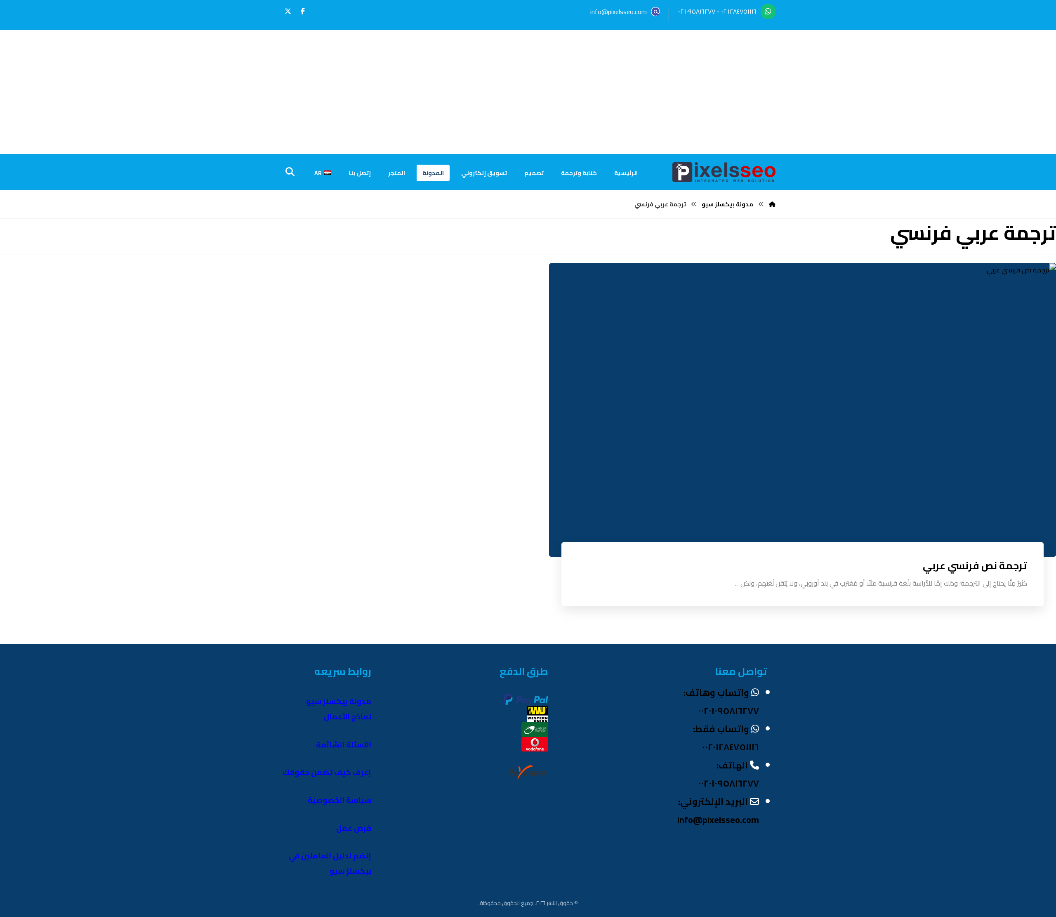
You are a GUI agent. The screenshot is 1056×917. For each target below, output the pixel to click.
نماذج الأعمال (347, 716)
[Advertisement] (528, 92)
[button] (302, 11)
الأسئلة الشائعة (343, 744)
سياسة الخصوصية (339, 800)
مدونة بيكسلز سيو (338, 701)
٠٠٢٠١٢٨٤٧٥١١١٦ (739, 11)
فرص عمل (353, 828)
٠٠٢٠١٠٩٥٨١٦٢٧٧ (696, 11)
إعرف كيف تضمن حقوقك (327, 772)
